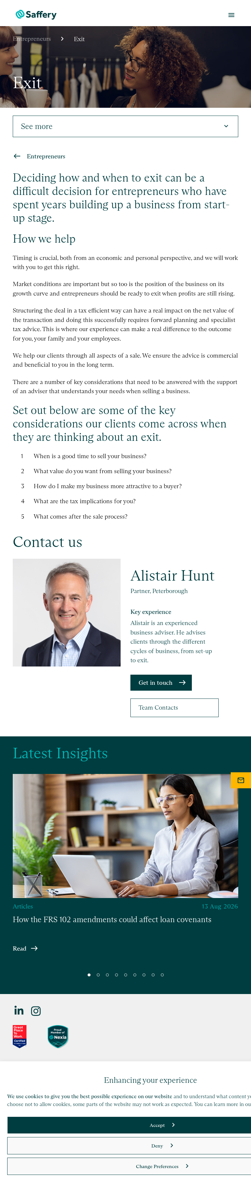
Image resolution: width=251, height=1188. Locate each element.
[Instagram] (36, 1010)
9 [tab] (162, 974)
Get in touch (156, 682)
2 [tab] (98, 974)
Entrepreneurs (32, 38)
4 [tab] (116, 974)
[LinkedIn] (19, 1010)
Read (19, 948)
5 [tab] (125, 974)
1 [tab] (89, 974)
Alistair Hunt (172, 576)
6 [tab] (134, 974)
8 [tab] (153, 974)
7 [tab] (143, 974)
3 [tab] (107, 974)
